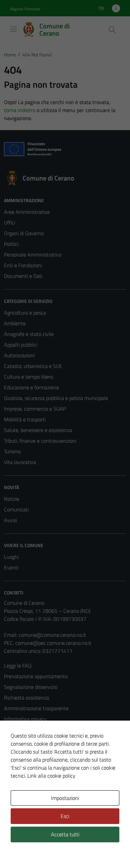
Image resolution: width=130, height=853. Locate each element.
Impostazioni (65, 798)
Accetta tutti (65, 834)
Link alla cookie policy (51, 776)
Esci (65, 816)
